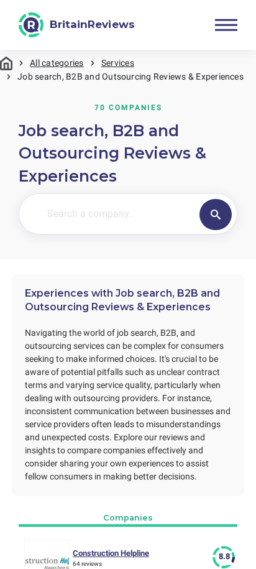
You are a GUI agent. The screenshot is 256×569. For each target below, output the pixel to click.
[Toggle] (226, 25)
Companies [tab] (128, 517)
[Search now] (215, 214)
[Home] (6, 63)
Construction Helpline (111, 553)
